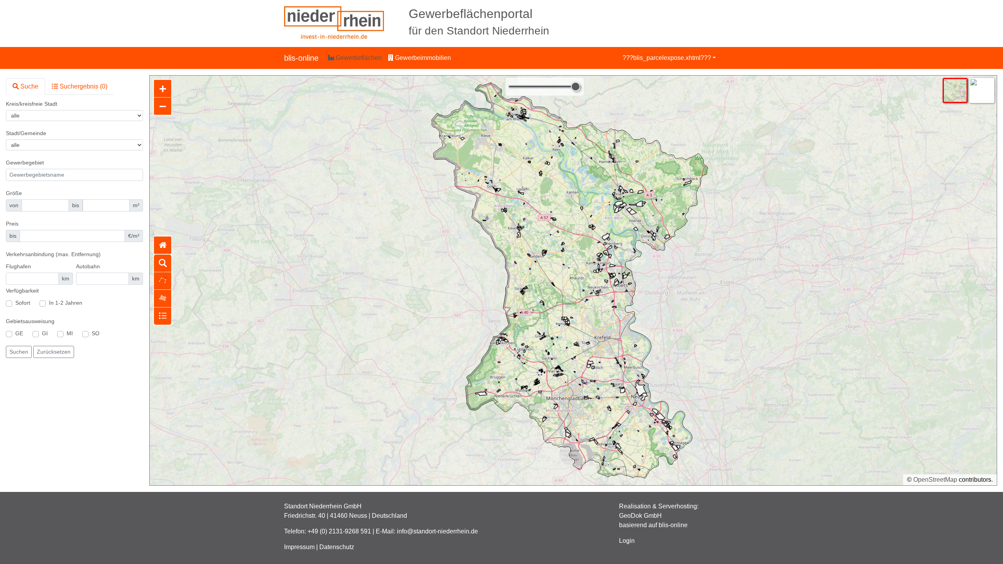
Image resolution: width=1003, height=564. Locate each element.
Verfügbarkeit (22, 290)
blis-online (301, 58)
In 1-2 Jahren (65, 303)
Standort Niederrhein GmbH (323, 506)
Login (627, 540)
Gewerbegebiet (25, 162)
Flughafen (18, 266)
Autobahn (88, 266)
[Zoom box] (162, 263)
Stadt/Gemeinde (26, 133)
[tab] (25, 86)
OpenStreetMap (935, 479)
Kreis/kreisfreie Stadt (31, 104)
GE (19, 333)
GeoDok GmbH (640, 515)
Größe (14, 193)
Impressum (299, 547)
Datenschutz (336, 547)
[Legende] (162, 316)
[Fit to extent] (162, 245)
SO (96, 333)
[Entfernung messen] (162, 280)
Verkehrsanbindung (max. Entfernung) (53, 254)
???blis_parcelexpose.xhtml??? (667, 57)
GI (45, 333)
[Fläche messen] (162, 298)
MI (70, 333)
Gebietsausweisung (30, 321)
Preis (12, 224)
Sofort (22, 303)
